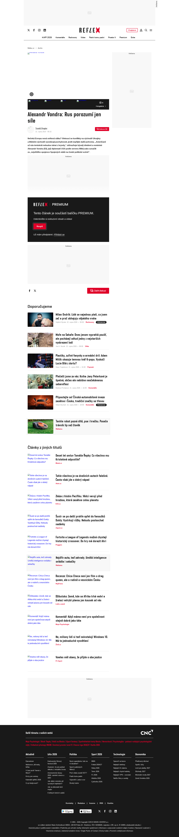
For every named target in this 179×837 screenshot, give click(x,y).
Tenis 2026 (95, 771)
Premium (123, 37)
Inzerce (92, 803)
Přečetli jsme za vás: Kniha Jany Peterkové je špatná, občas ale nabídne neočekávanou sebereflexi (81, 380)
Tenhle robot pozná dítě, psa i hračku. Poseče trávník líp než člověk (82, 423)
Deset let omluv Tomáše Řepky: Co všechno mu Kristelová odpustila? (82, 457)
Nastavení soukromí (142, 828)
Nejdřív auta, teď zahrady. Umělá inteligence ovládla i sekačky (81, 559)
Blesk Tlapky (46, 741)
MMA (93, 761)
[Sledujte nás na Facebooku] (34, 30)
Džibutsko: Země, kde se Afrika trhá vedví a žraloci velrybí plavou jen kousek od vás (80, 598)
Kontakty (69, 803)
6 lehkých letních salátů (56, 793)
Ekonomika (140, 754)
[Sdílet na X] (35, 291)
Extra (133, 37)
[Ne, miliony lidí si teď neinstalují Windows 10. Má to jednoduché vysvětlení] (40, 642)
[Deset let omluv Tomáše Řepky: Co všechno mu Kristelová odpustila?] (40, 461)
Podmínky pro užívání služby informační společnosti (79, 828)
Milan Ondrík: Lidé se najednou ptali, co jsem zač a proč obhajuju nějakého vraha (81, 316)
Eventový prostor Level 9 (62, 745)
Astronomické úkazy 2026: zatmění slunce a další (56, 775)
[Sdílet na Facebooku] (30, 291)
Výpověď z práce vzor (77, 780)
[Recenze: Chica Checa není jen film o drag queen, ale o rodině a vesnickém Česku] (40, 581)
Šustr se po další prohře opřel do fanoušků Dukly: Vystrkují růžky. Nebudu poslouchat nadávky (80, 520)
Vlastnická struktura (53, 831)
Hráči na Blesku (58, 741)
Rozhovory (73, 37)
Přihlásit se (59, 234)
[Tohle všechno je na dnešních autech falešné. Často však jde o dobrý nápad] (40, 481)
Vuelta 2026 (95, 745)
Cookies (131, 828)
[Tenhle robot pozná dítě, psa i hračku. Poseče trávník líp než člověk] (40, 426)
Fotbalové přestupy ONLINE (41, 745)
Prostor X (112, 37)
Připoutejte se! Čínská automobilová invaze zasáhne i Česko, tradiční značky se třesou (80, 399)
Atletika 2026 (96, 778)
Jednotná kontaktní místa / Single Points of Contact (79, 831)
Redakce (81, 803)
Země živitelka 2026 (142, 778)
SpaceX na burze (119, 761)
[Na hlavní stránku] (89, 30)
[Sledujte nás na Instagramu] (39, 30)
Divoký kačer (74, 783)
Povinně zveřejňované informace (121, 831)
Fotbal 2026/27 (96, 765)
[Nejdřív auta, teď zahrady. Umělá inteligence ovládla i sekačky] (40, 563)
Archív (40, 48)
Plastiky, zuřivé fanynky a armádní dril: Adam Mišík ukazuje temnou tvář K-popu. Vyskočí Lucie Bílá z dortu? (81, 359)
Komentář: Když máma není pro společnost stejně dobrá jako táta (80, 618)
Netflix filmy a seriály (120, 778)
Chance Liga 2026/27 (81, 745)
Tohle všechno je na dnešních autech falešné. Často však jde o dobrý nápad (82, 478)
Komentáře (60, 37)
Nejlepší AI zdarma (120, 768)
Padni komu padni (96, 37)
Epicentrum (30, 761)
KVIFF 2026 (47, 37)
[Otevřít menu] (150, 30)
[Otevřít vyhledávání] (146, 30)
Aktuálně (30, 754)
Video (83, 37)
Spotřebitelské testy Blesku (90, 741)
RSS (101, 803)
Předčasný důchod (141, 761)
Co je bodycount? (32, 783)
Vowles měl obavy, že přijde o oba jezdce (79, 657)
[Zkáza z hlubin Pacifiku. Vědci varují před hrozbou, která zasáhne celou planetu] (40, 501)
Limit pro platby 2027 (142, 768)
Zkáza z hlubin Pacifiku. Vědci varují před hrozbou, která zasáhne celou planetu (79, 498)
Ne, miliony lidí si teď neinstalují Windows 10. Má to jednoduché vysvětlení (82, 639)
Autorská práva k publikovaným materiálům (44, 828)
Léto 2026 (52, 754)
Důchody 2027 (140, 771)
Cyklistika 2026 (96, 782)
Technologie (119, 754)
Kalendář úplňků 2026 (33, 780)
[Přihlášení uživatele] (141, 30)
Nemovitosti (107, 741)
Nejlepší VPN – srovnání (122, 775)
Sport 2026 (96, 754)
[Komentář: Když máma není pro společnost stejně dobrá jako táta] (40, 622)
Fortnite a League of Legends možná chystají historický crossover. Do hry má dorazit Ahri (81, 539)
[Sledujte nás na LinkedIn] (45, 30)
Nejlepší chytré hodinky (121, 771)
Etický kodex (104, 831)
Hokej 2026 (95, 768)
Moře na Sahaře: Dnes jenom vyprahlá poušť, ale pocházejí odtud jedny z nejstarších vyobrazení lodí (81, 338)
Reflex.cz (31, 48)
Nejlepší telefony (119, 765)
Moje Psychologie (32, 741)
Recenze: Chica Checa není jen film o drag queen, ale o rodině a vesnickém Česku (80, 578)
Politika (73, 754)
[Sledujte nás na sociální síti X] (29, 30)
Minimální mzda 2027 (142, 775)
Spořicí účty (139, 765)
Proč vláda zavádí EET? (78, 773)
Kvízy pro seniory (32, 776)
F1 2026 (94, 775)
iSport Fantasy (71, 741)
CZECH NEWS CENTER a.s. (98, 822)
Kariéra (110, 803)
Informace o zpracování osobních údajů (113, 828)
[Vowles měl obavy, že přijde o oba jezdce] (40, 662)
